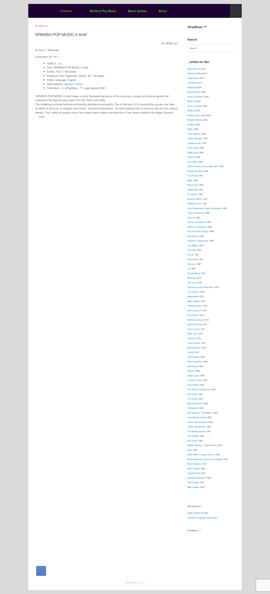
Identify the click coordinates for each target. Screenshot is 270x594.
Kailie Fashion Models (197, 512)
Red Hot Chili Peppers (198, 231)
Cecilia (190, 352)
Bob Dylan (192, 440)
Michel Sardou (194, 347)
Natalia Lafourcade (196, 115)
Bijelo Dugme (193, 301)
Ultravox (191, 263)
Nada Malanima (194, 361)
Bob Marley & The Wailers (199, 412)
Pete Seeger (193, 482)
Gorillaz (191, 124)
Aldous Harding (194, 73)
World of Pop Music (103, 11)
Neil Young (192, 366)
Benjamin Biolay (194, 119)
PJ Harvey (192, 194)
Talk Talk (191, 249)
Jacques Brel (193, 473)
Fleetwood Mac (194, 305)
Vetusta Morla (193, 91)
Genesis (191, 338)
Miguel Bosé (193, 296)
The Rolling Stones (196, 431)
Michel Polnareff (195, 403)
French (79, 84)
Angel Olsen (193, 78)
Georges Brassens (196, 477)
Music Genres (137, 11)
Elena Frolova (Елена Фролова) (202, 166)
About (163, 11)
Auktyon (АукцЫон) (197, 226)
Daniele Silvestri (195, 170)
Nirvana (191, 217)
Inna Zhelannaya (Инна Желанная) (204, 208)
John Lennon (193, 329)
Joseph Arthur (194, 143)
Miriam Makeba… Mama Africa (202, 445)
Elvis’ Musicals (194, 463)
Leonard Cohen (194, 380)
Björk (189, 180)
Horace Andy (193, 342)
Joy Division (193, 291)
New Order (192, 259)
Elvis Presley (193, 468)
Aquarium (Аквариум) (198, 240)
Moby (190, 129)
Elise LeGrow (193, 68)
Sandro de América (196, 426)
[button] (236, 11)
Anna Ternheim (194, 105)
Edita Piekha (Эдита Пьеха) (200, 454)
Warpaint (191, 87)
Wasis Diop (192, 184)
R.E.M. (190, 254)
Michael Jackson (195, 319)
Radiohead (192, 189)
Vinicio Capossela (195, 212)
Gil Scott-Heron (194, 324)
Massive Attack (194, 198)
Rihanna (191, 101)
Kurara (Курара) (195, 96)
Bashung (191, 277)
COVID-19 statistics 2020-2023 (202, 517)
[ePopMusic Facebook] (41, 571)
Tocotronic (192, 175)
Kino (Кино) (192, 236)
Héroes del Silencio (196, 222)
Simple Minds (193, 273)
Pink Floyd (192, 394)
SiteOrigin (140, 582)
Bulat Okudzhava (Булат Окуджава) (205, 459)
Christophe (192, 407)
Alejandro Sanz (194, 203)
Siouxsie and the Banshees (200, 287)
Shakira (191, 156)
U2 (188, 268)
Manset (190, 370)
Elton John (192, 333)
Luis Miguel (192, 245)
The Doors (192, 398)
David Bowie (193, 384)
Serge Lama (193, 375)
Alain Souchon (194, 310)
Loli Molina (192, 82)
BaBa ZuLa (192, 152)
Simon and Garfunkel (197, 421)
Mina (189, 449)
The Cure (191, 282)
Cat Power (192, 161)
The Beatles (193, 435)
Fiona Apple (193, 147)
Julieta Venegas (194, 138)
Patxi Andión (193, 356)
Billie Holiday (193, 487)
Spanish (69, 84)
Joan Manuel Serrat (196, 417)
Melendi (191, 110)
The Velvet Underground (199, 389)
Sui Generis (193, 314)
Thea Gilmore (193, 133)
